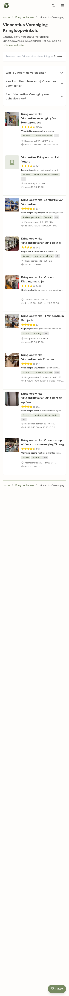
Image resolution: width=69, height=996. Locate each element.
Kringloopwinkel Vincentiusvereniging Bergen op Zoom (41, 398)
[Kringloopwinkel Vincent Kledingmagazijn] (12, 292)
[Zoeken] (53, 5)
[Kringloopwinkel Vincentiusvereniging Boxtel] (12, 254)
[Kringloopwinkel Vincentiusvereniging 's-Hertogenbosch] (12, 131)
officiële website (13, 45)
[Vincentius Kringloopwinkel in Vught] (12, 174)
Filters (59, 989)
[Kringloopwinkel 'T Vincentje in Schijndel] (12, 331)
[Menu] (62, 6)
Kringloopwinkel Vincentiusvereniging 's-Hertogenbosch (38, 118)
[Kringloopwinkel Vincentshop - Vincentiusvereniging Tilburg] (12, 455)
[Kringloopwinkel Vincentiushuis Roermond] (12, 370)
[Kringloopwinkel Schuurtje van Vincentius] (12, 215)
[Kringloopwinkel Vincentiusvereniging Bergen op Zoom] (12, 413)
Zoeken (58, 56)
